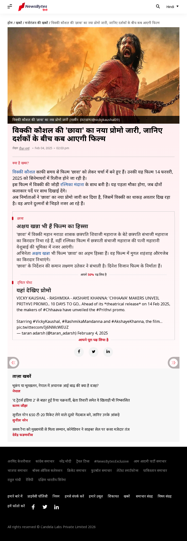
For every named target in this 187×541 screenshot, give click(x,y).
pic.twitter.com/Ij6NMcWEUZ (43, 327)
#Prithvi (104, 309)
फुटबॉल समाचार (101, 470)
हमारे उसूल (96, 496)
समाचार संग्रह (144, 496)
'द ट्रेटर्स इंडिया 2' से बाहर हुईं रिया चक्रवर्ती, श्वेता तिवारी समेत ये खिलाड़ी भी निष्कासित (71, 400)
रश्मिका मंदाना (72, 184)
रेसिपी (29, 479)
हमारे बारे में (15, 496)
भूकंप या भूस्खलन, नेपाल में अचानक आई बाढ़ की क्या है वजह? (55, 386)
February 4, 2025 (92, 333)
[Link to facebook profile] (33, 507)
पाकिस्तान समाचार (155, 470)
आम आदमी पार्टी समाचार (150, 461)
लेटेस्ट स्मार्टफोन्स (127, 470)
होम (10, 22)
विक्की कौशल (23, 172)
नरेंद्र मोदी (65, 461)
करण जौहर (20, 406)
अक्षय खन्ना (41, 253)
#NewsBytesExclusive (111, 461)
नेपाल (16, 391)
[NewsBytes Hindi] (32, 7)
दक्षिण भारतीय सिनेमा (52, 479)
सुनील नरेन (20, 420)
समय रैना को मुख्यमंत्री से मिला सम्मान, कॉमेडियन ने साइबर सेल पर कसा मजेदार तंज (71, 429)
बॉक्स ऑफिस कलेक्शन (47, 470)
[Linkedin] (108, 352)
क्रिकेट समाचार (76, 470)
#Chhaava (52, 309)
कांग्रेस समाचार (45, 461)
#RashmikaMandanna (82, 321)
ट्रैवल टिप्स (82, 461)
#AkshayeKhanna (127, 321)
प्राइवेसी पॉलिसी (38, 496)
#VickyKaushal (46, 321)
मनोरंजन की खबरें (36, 22)
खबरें (19, 22)
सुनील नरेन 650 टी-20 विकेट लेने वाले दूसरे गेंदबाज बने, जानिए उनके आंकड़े (66, 415)
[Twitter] (93, 352)
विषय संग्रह (165, 496)
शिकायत (113, 496)
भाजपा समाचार (18, 470)
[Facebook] (79, 352)
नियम (56, 496)
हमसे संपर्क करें (74, 496)
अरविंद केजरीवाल (19, 461)
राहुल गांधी (14, 479)
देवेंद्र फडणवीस (22, 435)
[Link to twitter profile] (45, 507)
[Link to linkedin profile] (56, 507)
